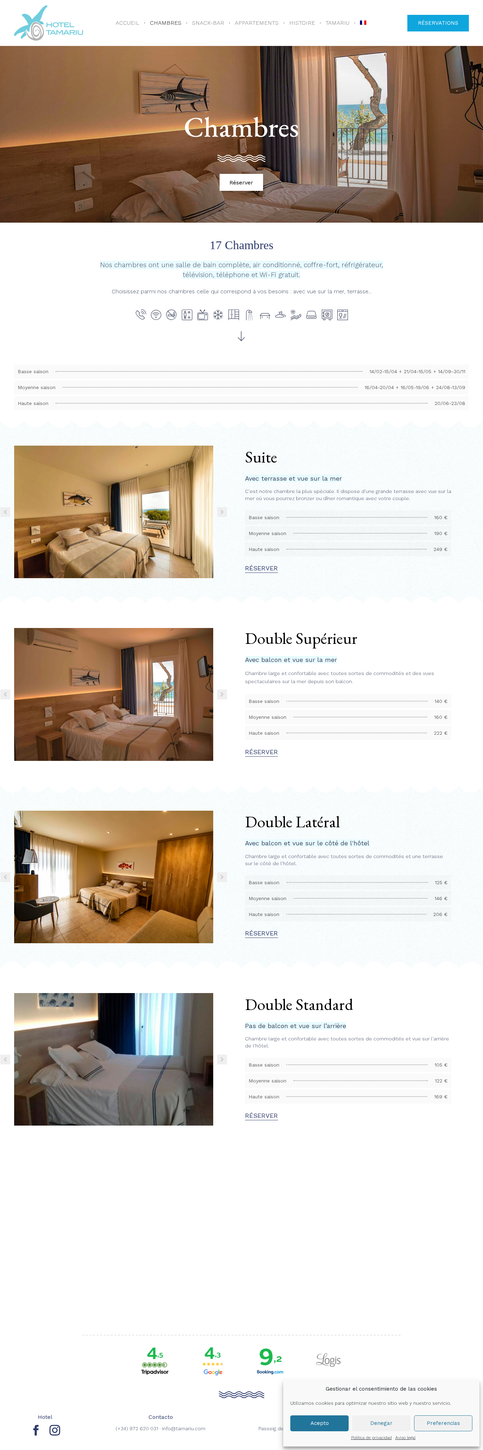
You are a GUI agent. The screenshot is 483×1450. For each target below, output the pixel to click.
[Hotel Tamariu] (48, 23)
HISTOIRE (302, 22)
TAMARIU (337, 22)
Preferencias (443, 1423)
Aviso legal (405, 1437)
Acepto (319, 1423)
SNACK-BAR (208, 22)
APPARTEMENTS (257, 22)
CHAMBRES (165, 22)
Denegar (381, 1423)
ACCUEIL (127, 22)
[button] (438, 23)
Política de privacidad (371, 1437)
